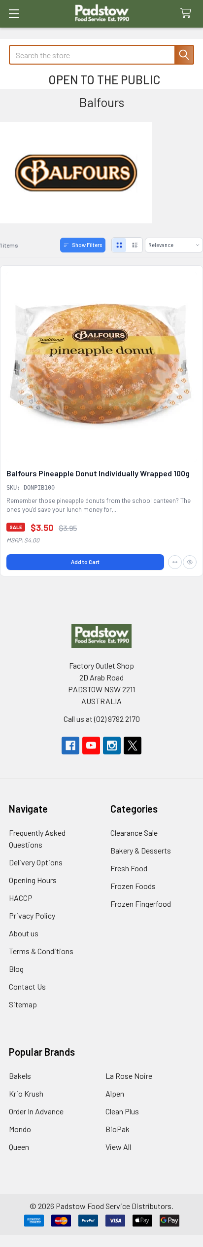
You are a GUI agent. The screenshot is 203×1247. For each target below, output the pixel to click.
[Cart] (188, 13)
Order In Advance (36, 1111)
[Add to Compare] (175, 562)
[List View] (135, 245)
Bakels (20, 1075)
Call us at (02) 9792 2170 (102, 718)
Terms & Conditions (41, 951)
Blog (16, 968)
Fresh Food (128, 868)
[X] (132, 745)
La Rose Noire (128, 1075)
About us (23, 933)
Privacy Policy (32, 915)
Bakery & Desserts (140, 850)
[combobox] (101, 55)
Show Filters (87, 245)
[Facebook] (70, 745)
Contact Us (27, 986)
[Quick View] (190, 562)
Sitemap (23, 1004)
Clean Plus (122, 1111)
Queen (19, 1146)
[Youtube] (91, 745)
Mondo (20, 1129)
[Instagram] (112, 745)
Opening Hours (33, 880)
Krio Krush (26, 1093)
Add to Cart (85, 562)
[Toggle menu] (13, 13)
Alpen (114, 1093)
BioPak (117, 1129)
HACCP (21, 897)
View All (118, 1146)
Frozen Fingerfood (140, 903)
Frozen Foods (133, 886)
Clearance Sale (134, 832)
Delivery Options (36, 862)
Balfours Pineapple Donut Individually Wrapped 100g (98, 473)
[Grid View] (119, 245)
